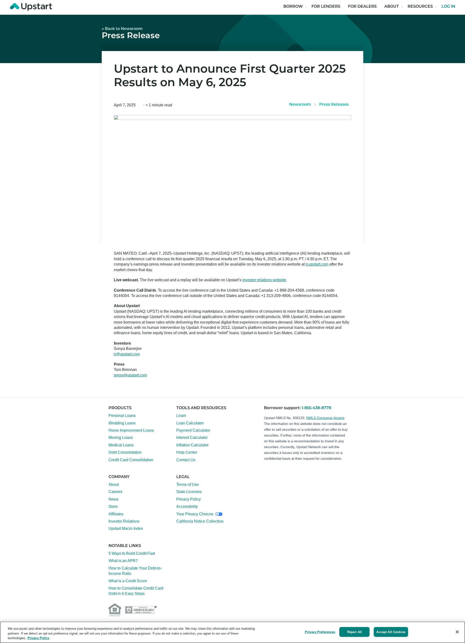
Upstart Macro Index (125, 528)
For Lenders (325, 7)
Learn (181, 416)
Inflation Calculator (192, 445)
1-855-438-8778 (316, 408)
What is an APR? (123, 561)
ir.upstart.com (317, 264)
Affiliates (115, 514)
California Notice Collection (200, 521)
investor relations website (264, 280)
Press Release (131, 36)
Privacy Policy (188, 499)
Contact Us (185, 460)
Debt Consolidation (125, 452)
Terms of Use (187, 484)
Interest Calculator (192, 438)
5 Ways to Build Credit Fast (131, 553)
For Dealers (362, 7)
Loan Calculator (190, 423)
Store (113, 506)
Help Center (186, 452)
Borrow (293, 7)
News (113, 499)
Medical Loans (121, 445)
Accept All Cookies (390, 632)
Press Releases (334, 105)
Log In (448, 7)
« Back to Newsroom (122, 29)
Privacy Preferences (320, 632)
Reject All (354, 632)
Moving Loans (120, 438)
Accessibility (187, 506)
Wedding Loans (122, 423)
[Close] (457, 632)
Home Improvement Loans (131, 430)
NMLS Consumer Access (325, 418)
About (391, 7)
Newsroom (300, 105)
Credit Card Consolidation (130, 460)
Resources (420, 7)
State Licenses (189, 492)
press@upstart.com (130, 375)
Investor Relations (124, 521)
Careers (115, 492)
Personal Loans (122, 416)
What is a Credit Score (127, 581)
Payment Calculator (193, 430)
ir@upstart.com (127, 354)
